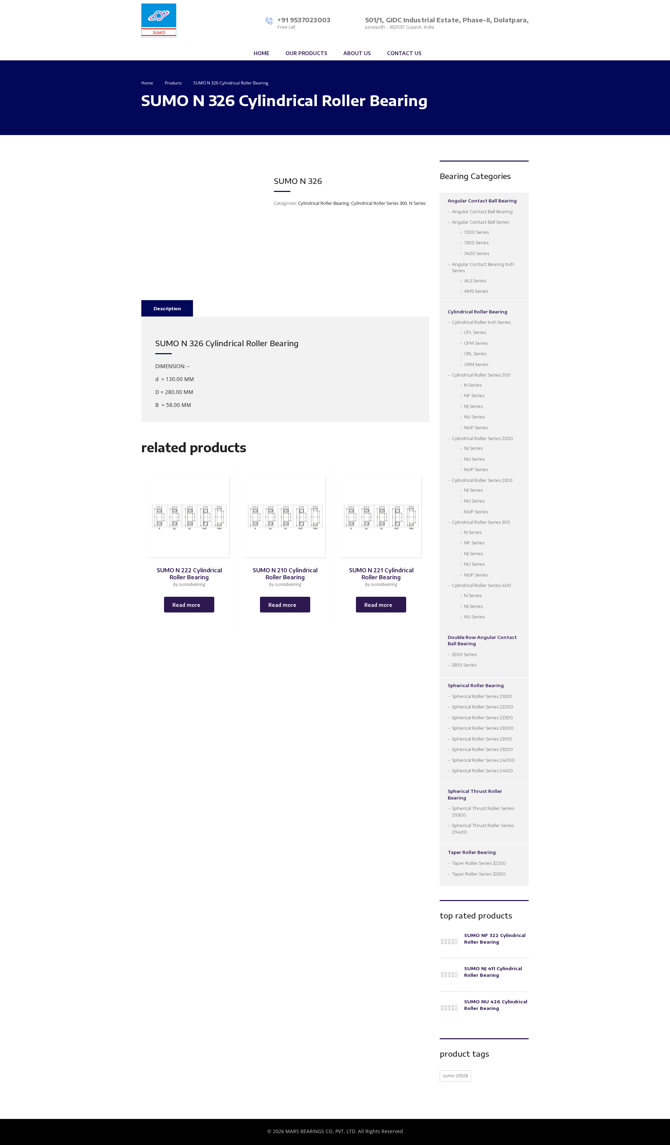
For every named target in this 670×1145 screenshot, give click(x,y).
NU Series (474, 416)
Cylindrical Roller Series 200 (481, 375)
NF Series (474, 395)
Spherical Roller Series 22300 (482, 717)
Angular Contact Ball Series (480, 222)
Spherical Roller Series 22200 (482, 706)
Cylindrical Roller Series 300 (379, 203)
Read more (186, 605)
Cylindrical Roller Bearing (323, 203)
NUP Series (476, 427)
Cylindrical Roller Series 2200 (482, 438)
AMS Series (476, 291)
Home (261, 53)
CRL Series (475, 353)
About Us (357, 53)
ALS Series (475, 280)
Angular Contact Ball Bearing (482, 200)
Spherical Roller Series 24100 (482, 770)
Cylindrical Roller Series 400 (481, 585)
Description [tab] (167, 308)
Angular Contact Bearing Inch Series (483, 267)
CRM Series (476, 364)
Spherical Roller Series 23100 (482, 739)
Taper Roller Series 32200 (479, 863)
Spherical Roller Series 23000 (483, 728)
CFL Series (475, 332)
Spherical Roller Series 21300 (482, 696)
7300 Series (476, 242)
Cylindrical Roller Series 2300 (482, 480)
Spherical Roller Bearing (476, 685)
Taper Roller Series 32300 (479, 874)
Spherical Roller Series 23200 (482, 749)
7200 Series (476, 232)
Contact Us (404, 53)
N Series (417, 203)
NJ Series (473, 406)
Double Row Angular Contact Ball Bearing (482, 640)
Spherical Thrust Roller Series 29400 (483, 829)
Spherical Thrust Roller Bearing (475, 794)
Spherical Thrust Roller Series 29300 (483, 811)
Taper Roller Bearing (472, 852)
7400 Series (476, 253)
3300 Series (464, 665)
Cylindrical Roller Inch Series (481, 322)
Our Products (306, 53)
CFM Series (476, 343)
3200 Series (464, 654)
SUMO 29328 (455, 1075)
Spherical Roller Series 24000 (483, 760)
